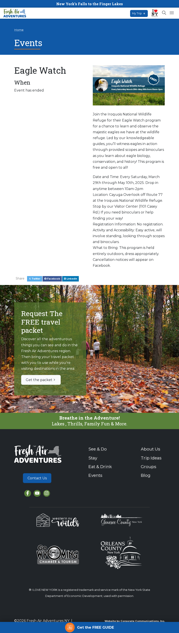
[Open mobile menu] (172, 13)
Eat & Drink (100, 466)
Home (19, 30)
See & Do (97, 448)
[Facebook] (27, 493)
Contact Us (37, 478)
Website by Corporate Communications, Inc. (135, 621)
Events (95, 475)
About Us (150, 448)
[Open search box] (164, 13)
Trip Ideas (151, 457)
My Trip (138, 13)
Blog (145, 475)
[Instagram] (46, 493)
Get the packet (39, 380)
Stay (92, 457)
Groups (148, 466)
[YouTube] (37, 493)
